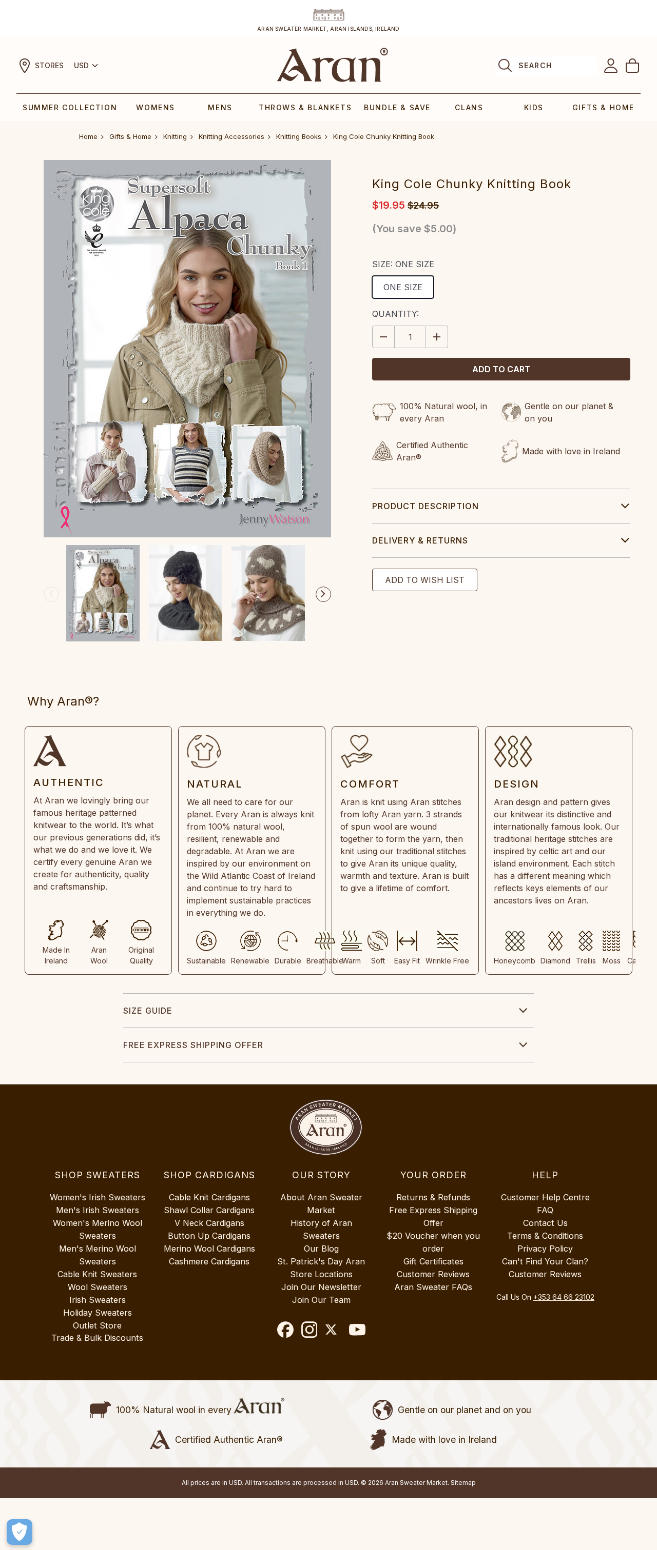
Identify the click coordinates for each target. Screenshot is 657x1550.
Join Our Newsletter (321, 1287)
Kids (534, 107)
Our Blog (321, 1248)
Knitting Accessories (231, 136)
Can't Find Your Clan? (545, 1261)
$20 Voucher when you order (433, 1242)
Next (323, 594)
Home (88, 136)
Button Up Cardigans (209, 1236)
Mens (220, 107)
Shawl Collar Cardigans (209, 1210)
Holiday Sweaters (97, 1312)
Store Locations (321, 1274)
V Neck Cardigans (209, 1223)
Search (535, 65)
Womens (155, 107)
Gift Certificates (433, 1261)
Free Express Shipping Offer (193, 1045)
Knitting (175, 136)
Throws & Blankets (305, 107)
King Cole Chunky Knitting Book (383, 136)
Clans (469, 107)
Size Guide (147, 1010)
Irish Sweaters (97, 1300)
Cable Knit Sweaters (97, 1274)
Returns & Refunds (433, 1197)
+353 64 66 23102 (563, 1297)
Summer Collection (70, 107)
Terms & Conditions (545, 1236)
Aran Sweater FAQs (433, 1287)
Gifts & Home (603, 107)
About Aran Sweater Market (321, 1203)
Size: (403, 264)
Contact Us (545, 1223)
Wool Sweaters (97, 1287)
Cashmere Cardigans (209, 1261)
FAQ (545, 1210)
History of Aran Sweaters (321, 1229)
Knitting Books (298, 136)
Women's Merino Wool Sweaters (97, 1229)
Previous (51, 594)
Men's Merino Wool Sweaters (97, 1254)
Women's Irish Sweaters (97, 1197)
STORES (49, 65)
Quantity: (395, 314)
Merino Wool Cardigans (209, 1248)
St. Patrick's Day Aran (321, 1261)
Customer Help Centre (545, 1197)
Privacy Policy (545, 1248)
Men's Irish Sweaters (97, 1210)
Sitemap (463, 1482)
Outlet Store (97, 1325)
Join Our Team (321, 1300)
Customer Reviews (433, 1274)
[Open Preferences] (19, 1532)
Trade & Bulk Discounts (97, 1338)
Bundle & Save (397, 107)
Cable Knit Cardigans (209, 1197)
